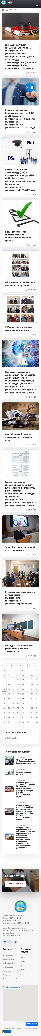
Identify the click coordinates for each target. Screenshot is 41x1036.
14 (32, 670)
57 (9, 699)
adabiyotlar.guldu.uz (9, 963)
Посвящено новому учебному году (24, 773)
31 (37, 680)
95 (37, 717)
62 (32, 699)
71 (37, 703)
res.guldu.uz (7, 971)
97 (9, 722)
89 (9, 717)
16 (4, 675)
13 (27, 670)
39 (37, 684)
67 (18, 703)
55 (37, 694)
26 (13, 680)
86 (32, 713)
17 (9, 675)
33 (9, 684)
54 (32, 694)
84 (23, 713)
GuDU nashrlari (11, 738)
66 (13, 703)
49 (9, 694)
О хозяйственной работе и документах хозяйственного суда (19, 437)
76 (23, 708)
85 (27, 713)
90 (13, 717)
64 (4, 703)
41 (9, 689)
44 (23, 689)
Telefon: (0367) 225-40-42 (12, 918)
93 (27, 717)
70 (32, 703)
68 (23, 703)
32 (4, 684)
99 (18, 722)
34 (13, 684)
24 (4, 680)
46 (32, 689)
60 (23, 699)
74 (13, 708)
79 (37, 708)
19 (18, 675)
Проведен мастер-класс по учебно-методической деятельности (19, 648)
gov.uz (22, 958)
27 (18, 680)
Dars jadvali (7, 975)
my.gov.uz (23, 962)
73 (9, 708)
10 (13, 670)
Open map (33, 1024)
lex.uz (22, 965)
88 (4, 717)
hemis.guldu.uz (8, 955)
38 (32, 684)
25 (9, 680)
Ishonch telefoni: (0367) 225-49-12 (16, 923)
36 (23, 684)
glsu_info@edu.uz (13, 936)
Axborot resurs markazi (11, 979)
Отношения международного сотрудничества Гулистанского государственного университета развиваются (20, 598)
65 (9, 703)
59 (18, 699)
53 (27, 694)
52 (23, 694)
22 (32, 675)
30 (32, 680)
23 (37, 675)
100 (23, 722)
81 (9, 713)
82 (13, 713)
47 (37, 689)
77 (27, 708)
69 (27, 703)
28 (23, 680)
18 (13, 675)
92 (23, 717)
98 (13, 722)
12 (23, 670)
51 (18, 694)
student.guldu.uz (14, 884)
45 (27, 689)
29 (27, 680)
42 (13, 689)
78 (32, 708)
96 (4, 722)
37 (27, 684)
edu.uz (22, 969)
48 (4, 694)
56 (4, 699)
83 (18, 713)
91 (18, 717)
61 (27, 699)
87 (37, 713)
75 (18, 708)
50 (13, 694)
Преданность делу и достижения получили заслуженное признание (26, 762)
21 (27, 675)
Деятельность (11, 10)
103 (36, 722)
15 (37, 670)
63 (37, 699)
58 (13, 699)
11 (18, 670)
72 (4, 708)
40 (4, 689)
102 (32, 722)
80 (4, 713)
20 (23, 675)
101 (27, 722)
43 (18, 689)
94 (32, 717)
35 (18, 684)
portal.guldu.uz (8, 967)
